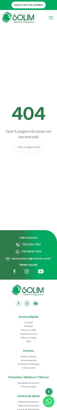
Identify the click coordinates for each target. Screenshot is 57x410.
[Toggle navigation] (51, 17)
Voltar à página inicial (28, 147)
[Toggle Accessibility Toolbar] (49, 391)
